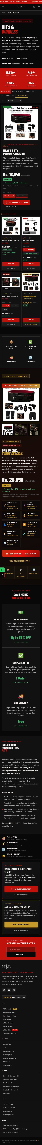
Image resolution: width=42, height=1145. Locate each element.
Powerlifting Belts (9, 1012)
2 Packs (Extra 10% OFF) (31, 253)
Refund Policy (7, 1111)
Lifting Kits (9, 1030)
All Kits (5, 91)
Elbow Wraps (7, 1026)
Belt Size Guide (7, 1083)
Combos (29, 91)
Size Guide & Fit (8, 1051)
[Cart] (39, 7)
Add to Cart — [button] (18, 202)
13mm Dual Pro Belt (9, 1033)
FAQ (4, 1048)
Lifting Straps (7, 1023)
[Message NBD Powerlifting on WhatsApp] (2, 570)
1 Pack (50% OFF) (29, 250)
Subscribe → (21, 954)
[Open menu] (3, 7)
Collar (5, 309)
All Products (9, 1009)
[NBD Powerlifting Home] (21, 7)
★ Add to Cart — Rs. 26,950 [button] (21, 553)
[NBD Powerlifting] (21, 967)
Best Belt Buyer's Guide (10, 1076)
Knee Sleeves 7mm (9, 1016)
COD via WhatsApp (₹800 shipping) (14, 1129)
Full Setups (17, 91)
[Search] (34, 7)
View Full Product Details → (21, 561)
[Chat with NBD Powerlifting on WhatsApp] (14, 990)
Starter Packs (7, 95)
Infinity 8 (6, 305)
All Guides (6, 1093)
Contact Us (6, 1044)
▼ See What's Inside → (31, 324)
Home (4, 13)
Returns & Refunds (9, 1058)
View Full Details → (12, 206)
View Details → (11, 268)
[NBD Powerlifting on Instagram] (4, 990)
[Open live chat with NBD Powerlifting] (2, 575)
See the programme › (21, 895)
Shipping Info (7, 1055)
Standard (14, 305)
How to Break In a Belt (10, 1090)
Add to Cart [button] (11, 264)
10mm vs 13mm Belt (9, 1079)
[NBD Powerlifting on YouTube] (9, 990)
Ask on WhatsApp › (21, 930)
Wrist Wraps (7, 1019)
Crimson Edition (22, 196)
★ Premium (21, 95)
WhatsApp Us (7, 1065)
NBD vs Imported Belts (10, 1086)
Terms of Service (8, 1108)
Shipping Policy (8, 1115)
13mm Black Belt (9, 196)
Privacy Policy (7, 1104)
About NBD (6, 1062)
